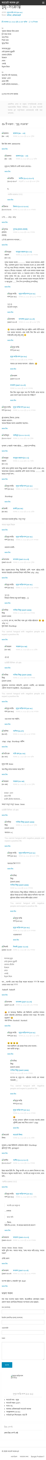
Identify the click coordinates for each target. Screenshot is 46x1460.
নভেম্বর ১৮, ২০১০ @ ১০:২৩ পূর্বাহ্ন (24, 784)
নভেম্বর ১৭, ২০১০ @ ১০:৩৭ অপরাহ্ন (27, 540)
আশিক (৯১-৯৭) (18, 731)
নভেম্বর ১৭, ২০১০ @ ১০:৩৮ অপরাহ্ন (27, 588)
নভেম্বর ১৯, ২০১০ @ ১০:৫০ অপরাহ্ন (21, 888)
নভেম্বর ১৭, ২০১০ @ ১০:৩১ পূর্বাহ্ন (23, 512)
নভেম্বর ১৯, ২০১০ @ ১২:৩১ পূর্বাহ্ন (23, 1138)
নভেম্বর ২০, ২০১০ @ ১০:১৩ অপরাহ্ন (24, 1240)
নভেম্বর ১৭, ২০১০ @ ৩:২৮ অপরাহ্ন (24, 678)
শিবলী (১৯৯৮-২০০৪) (20, 946)
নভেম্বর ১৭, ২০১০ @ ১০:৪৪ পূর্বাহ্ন (29, 322)
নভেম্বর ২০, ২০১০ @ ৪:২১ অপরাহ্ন (24, 1163)
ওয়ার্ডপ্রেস (14, 1456)
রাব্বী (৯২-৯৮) (18, 508)
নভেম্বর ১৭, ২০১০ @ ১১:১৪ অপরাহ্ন (24, 734)
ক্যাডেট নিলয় (17, 1134)
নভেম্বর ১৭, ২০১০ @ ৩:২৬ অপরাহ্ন (24, 613)
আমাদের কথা (24, 1456)
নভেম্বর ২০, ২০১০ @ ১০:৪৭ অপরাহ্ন (21, 388)
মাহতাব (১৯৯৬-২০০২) (21, 1237)
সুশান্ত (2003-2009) (20, 229)
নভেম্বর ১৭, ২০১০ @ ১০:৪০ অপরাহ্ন (27, 489)
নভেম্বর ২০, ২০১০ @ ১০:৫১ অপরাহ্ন (24, 1273)
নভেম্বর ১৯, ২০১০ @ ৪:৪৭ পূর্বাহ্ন (29, 856)
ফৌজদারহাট (16, 15)
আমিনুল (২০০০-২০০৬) (21, 435)
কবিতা (9, 15)
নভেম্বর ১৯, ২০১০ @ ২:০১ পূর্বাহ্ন (29, 1036)
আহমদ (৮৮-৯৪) (21, 646)
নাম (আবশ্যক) (6, 1307)
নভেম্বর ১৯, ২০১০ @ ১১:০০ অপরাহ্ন (24, 1113)
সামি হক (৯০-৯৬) (19, 753)
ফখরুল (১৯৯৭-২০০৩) (18, 385)
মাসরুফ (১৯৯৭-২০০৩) (27, 319)
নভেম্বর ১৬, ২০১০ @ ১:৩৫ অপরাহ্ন (24, 232)
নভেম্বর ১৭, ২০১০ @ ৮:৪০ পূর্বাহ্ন (23, 461)
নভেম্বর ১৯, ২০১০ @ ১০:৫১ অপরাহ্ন (21, 1073)
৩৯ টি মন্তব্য (34, 22)
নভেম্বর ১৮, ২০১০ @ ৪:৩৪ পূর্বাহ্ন (23, 757)
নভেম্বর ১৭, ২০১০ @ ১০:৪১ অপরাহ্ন (21, 360)
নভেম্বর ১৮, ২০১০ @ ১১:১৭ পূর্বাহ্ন (26, 825)
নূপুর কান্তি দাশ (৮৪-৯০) (14, 12)
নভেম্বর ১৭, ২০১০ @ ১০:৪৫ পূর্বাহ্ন (23, 562)
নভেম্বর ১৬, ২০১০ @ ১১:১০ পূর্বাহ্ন (23, 136)
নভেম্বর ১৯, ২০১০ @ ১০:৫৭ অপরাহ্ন (24, 930)
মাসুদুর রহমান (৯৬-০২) (24, 251)
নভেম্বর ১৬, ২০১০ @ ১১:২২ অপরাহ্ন (24, 410)
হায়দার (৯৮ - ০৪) (19, 133)
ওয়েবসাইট (5, 1328)
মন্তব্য (3, 1338)
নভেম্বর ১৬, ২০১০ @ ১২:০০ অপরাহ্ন (24, 210)
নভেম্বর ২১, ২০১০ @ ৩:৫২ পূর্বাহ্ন (26, 1197)
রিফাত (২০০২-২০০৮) (20, 206)
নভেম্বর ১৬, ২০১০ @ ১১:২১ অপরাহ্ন (30, 297)
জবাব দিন (5, 149)
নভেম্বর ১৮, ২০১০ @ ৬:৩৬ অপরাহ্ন (27, 1005)
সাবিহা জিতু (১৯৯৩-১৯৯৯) (22, 610)
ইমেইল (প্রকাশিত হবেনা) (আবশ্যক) (12, 1317)
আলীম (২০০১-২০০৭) (26, 178)
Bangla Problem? (37, 1456)
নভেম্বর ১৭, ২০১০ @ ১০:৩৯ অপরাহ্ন (27, 711)
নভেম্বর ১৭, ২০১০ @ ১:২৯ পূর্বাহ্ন (23, 438)
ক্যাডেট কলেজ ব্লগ (10, 2)
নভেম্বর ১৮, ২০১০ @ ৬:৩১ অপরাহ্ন (24, 950)
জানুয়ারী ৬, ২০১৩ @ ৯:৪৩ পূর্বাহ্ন (29, 181)
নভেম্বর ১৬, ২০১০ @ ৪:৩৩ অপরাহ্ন (27, 255)
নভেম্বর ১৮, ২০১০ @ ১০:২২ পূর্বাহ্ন (26, 650)
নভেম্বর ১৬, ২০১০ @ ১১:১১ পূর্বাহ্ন (26, 159)
